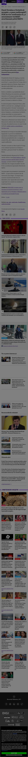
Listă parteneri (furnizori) (4, 750)
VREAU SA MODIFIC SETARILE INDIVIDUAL (14, 754)
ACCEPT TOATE (14, 753)
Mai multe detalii (15, 733)
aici (11, 738)
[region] (14, 741)
